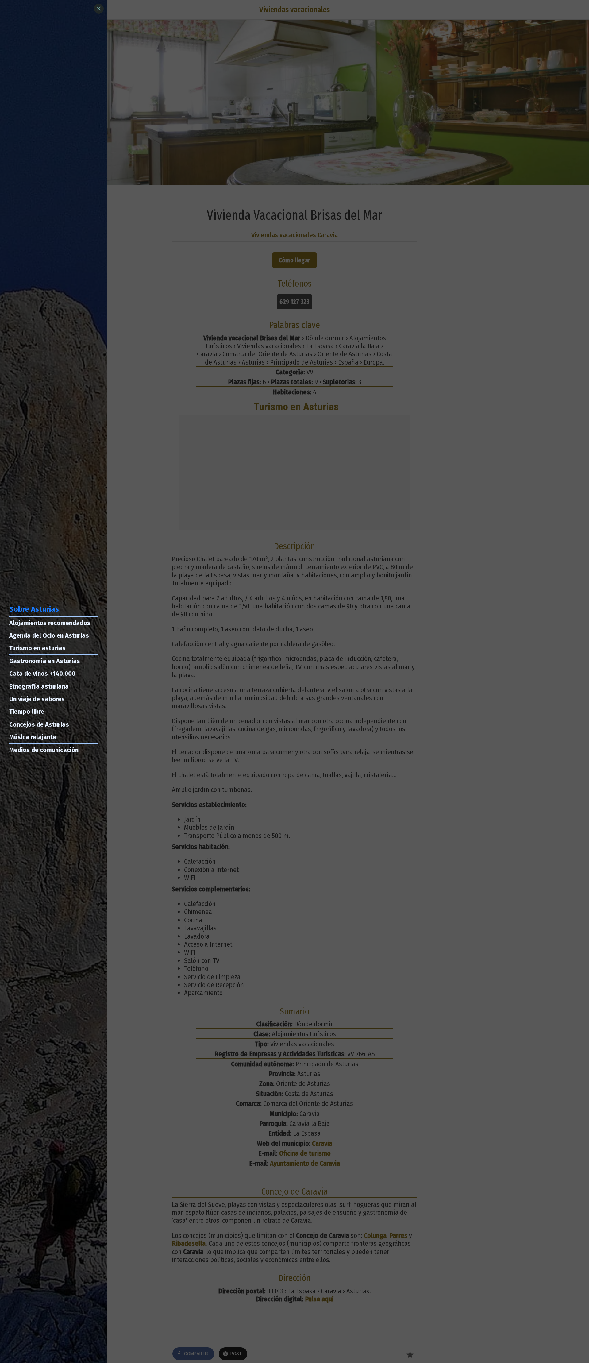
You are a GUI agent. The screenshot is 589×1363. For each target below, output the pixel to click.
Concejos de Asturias (39, 724)
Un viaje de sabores (37, 699)
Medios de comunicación (44, 750)
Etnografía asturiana (39, 686)
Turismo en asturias (37, 648)
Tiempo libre (26, 711)
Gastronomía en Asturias (44, 661)
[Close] (99, 9)
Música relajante (32, 737)
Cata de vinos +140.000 (42, 673)
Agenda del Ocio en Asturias (49, 635)
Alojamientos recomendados (49, 623)
